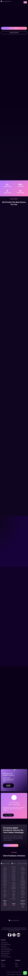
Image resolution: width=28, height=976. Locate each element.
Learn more (8, 785)
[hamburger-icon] (25, 2)
